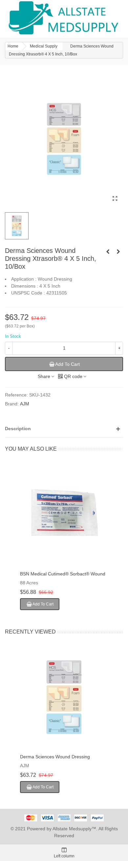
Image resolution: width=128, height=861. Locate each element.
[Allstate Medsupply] (64, 18)
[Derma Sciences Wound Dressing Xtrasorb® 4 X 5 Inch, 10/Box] (64, 697)
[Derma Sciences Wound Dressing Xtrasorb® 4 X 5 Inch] (115, 199)
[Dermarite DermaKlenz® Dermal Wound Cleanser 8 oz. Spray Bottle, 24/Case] (108, 252)
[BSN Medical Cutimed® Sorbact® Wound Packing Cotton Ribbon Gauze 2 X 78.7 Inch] (64, 514)
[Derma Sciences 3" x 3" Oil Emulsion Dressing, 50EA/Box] (118, 252)
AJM (24, 403)
